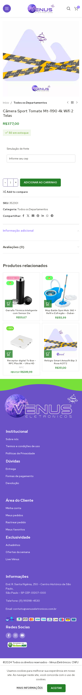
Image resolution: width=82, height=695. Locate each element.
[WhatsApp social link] (47, 215)
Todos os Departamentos (30, 102)
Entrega (11, 469)
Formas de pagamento (20, 476)
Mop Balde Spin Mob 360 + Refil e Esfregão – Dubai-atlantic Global (60, 313)
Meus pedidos (14, 515)
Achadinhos (13, 545)
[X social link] (28, 215)
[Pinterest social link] (37, 215)
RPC (21, 367)
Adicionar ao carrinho (40, 182)
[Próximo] (77, 102)
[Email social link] (33, 215)
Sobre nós (12, 439)
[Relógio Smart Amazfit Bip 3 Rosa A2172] (60, 341)
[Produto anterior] (67, 102)
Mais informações (30, 688)
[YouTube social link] (22, 635)
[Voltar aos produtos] (72, 102)
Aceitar (56, 688)
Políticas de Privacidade (20, 453)
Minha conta (13, 508)
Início (6, 102)
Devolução (12, 483)
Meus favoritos (15, 529)
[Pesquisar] (68, 8)
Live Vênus (12, 559)
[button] (48, 304)
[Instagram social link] (15, 635)
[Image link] (41, 405)
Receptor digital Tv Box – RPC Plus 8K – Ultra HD (21, 362)
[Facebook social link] (23, 215)
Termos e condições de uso (23, 446)
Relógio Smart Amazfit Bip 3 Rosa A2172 (60, 362)
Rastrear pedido (16, 522)
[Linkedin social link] (42, 215)
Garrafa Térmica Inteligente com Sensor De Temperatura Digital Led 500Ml (21, 314)
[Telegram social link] (52, 215)
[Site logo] (41, 8)
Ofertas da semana (18, 552)
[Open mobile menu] (7, 8)
